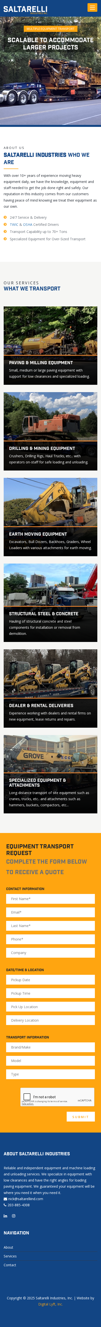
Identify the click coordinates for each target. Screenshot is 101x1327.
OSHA (27, 224)
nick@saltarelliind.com (25, 1198)
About (8, 1247)
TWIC (14, 224)
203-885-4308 (19, 1205)
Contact (10, 1265)
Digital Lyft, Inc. (50, 1304)
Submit (80, 1117)
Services (10, 1256)
